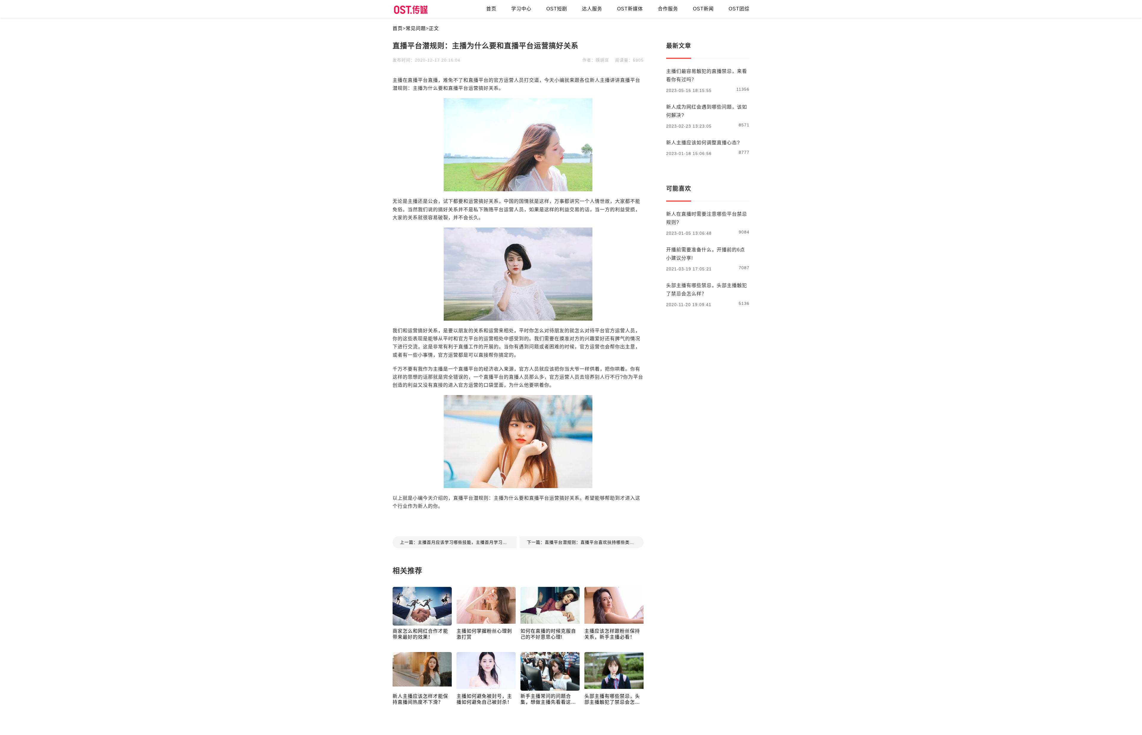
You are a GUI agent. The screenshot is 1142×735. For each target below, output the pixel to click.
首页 (398, 28)
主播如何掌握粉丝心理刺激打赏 (484, 634)
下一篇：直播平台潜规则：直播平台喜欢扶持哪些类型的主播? (585, 542)
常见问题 (416, 28)
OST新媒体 (630, 8)
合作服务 (668, 8)
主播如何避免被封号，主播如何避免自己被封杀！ (484, 699)
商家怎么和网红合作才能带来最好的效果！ (420, 634)
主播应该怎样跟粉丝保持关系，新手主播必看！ (612, 634)
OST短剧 (556, 8)
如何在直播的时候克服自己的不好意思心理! (548, 634)
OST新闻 (703, 8)
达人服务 (592, 8)
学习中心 (521, 8)
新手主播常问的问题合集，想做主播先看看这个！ (545, 699)
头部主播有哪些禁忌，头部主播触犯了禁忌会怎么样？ (612, 699)
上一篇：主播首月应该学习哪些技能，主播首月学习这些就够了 (458, 542)
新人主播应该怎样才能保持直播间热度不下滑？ (420, 699)
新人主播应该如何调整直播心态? (703, 142)
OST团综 (739, 8)
